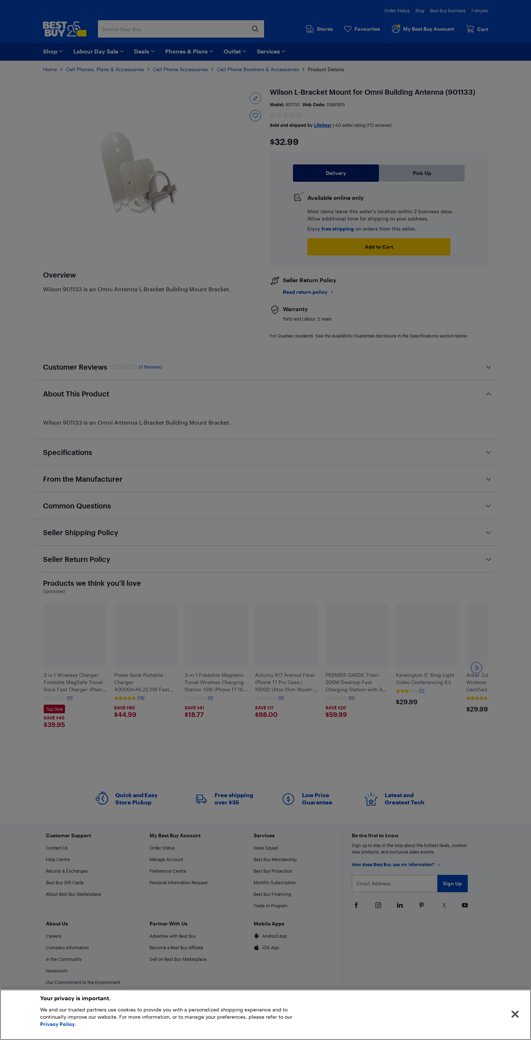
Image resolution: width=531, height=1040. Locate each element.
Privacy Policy (57, 1024)
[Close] (515, 1014)
